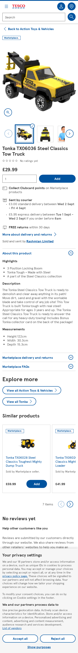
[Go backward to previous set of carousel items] (61, 504)
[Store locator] (72, 6)
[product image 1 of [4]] (39, 81)
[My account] (61, 6)
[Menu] (6, 6)
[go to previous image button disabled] (8, 134)
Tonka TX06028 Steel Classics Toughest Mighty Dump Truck (24, 461)
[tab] (24, 134)
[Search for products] (72, 17)
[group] (26, 460)
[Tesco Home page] (19, 6)
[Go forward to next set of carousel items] (70, 504)
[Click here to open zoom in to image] (8, 112)
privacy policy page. (15, 576)
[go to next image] (70, 134)
